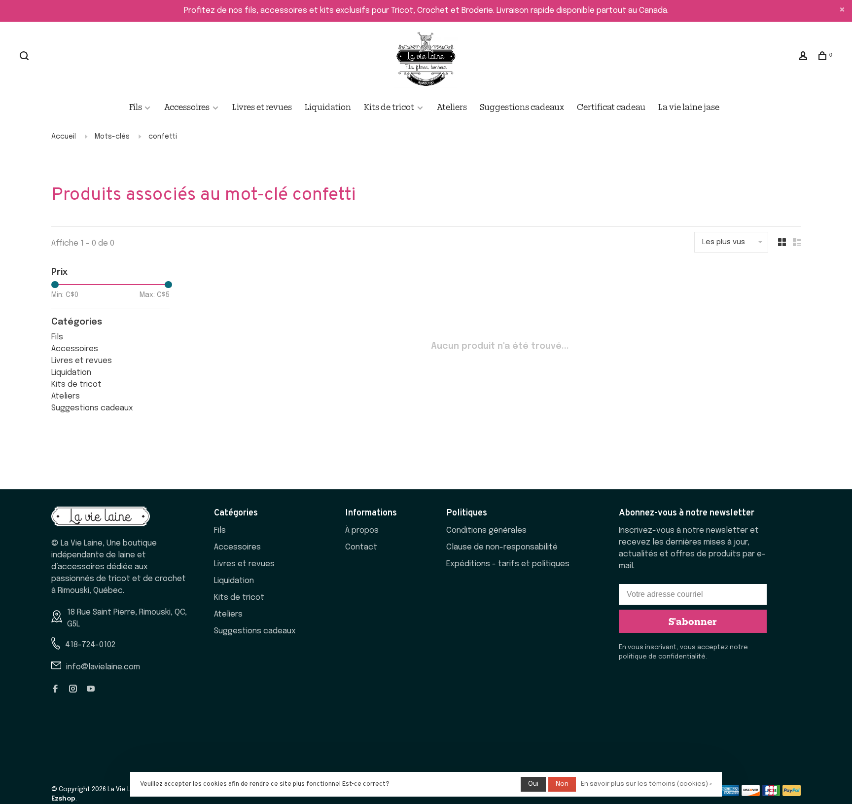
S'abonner (693, 621)
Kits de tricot (389, 106)
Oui (533, 784)
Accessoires (187, 106)
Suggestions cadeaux (522, 106)
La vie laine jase (688, 106)
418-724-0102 (90, 645)
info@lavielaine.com (103, 667)
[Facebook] (55, 690)
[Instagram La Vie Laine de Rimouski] (73, 690)
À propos (362, 530)
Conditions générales (486, 530)
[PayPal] (791, 794)
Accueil (63, 136)
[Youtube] (91, 690)
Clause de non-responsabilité (502, 547)
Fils (136, 106)
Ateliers (452, 106)
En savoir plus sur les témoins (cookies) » (646, 784)
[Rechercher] (25, 56)
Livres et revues (262, 106)
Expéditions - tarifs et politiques (507, 564)
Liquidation (328, 106)
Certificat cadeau (611, 106)
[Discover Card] (751, 794)
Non (562, 784)
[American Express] (730, 794)
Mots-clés (112, 136)
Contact (361, 547)
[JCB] (771, 794)
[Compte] (804, 56)
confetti (162, 136)
